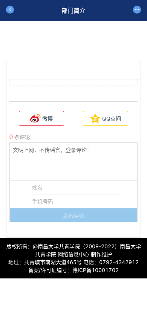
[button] (73, 215)
